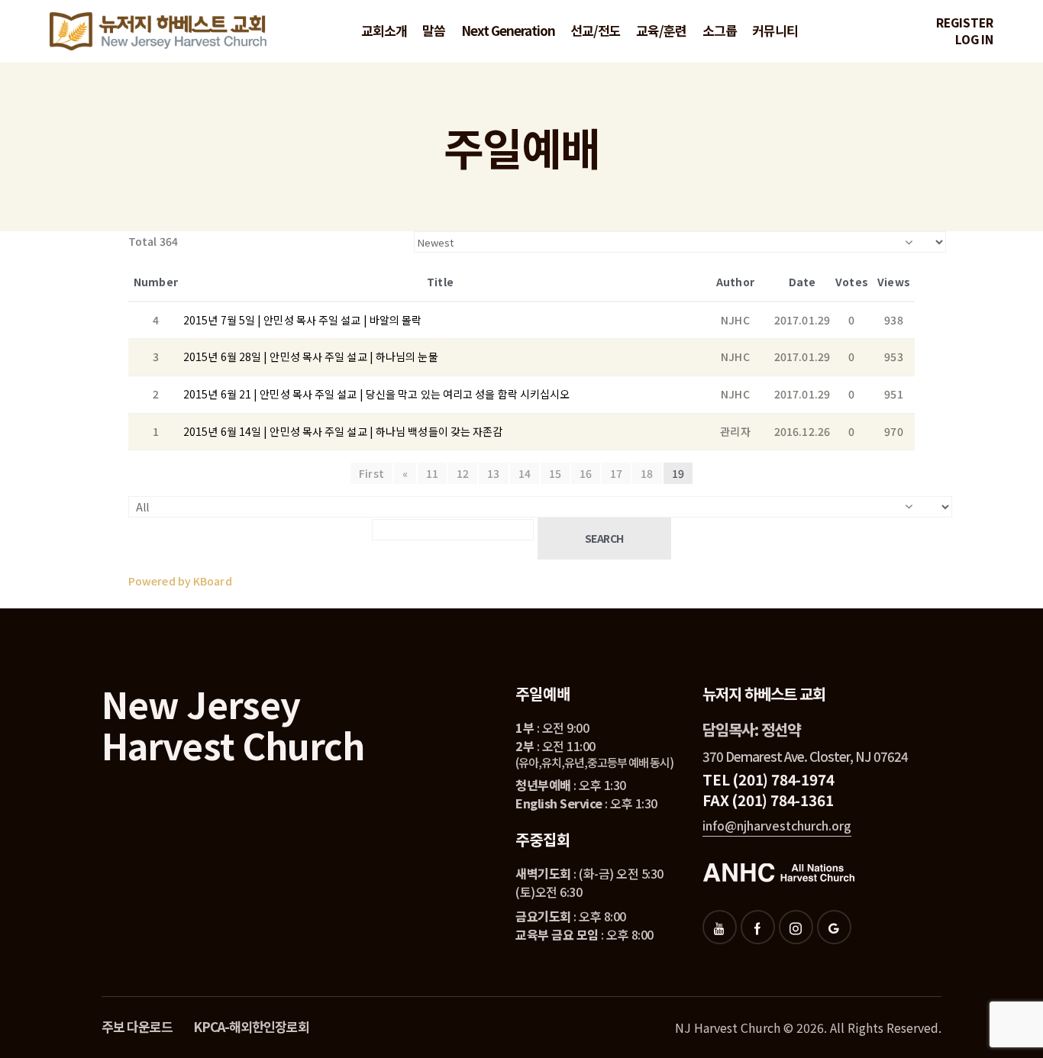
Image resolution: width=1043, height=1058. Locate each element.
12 (463, 473)
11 (432, 473)
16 (586, 473)
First (371, 473)
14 (524, 473)
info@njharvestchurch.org (776, 825)
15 (555, 473)
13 (493, 473)
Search (604, 538)
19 (678, 473)
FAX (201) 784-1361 (767, 799)
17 (616, 473)
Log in (974, 39)
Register (964, 23)
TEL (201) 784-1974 (768, 779)
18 (647, 473)
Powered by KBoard (180, 581)
